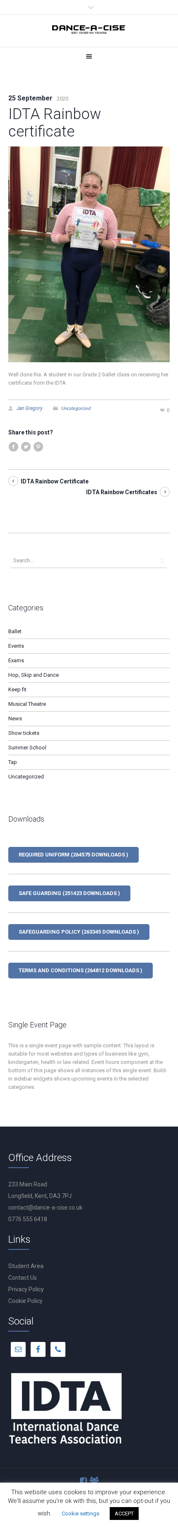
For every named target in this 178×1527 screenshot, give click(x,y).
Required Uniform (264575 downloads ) (73, 854)
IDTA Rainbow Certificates (121, 492)
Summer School (27, 747)
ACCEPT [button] (124, 1513)
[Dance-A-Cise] (89, 31)
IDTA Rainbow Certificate (55, 481)
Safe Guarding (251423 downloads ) (69, 893)
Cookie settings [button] (80, 1513)
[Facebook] (84, 1481)
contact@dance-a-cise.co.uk (45, 1207)
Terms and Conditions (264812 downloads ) (80, 970)
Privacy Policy (26, 1289)
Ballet (15, 631)
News (15, 718)
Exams (16, 660)
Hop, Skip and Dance (33, 675)
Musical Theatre (27, 704)
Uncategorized (76, 408)
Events (16, 646)
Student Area (25, 1266)
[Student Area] (94, 1481)
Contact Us (22, 1277)
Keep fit (17, 689)
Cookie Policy (25, 1301)
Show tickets (23, 733)
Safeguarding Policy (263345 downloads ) (79, 932)
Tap (12, 762)
